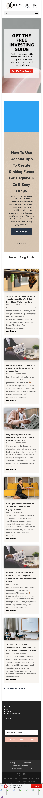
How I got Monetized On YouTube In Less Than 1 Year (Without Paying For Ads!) (20, 506)
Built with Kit (21, 746)
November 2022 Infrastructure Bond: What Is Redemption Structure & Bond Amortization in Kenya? (21, 577)
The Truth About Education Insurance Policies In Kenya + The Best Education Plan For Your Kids (21, 647)
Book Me (8, 718)
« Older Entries (14, 688)
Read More (21, 231)
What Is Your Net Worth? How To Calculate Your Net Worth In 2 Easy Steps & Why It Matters (20, 299)
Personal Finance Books (13, 714)
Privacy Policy (15, 763)
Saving (16, 199)
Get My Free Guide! (21, 71)
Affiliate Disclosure (15, 768)
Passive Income (11, 716)
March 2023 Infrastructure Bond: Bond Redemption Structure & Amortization (21, 368)
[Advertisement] (21, 116)
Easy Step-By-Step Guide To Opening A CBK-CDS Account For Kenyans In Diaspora (20, 437)
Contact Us (28, 768)
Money (8, 709)
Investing (8, 711)
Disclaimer (27, 763)
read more (11, 330)
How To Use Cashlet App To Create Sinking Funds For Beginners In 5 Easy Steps (21, 171)
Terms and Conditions (20, 766)
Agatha (16, 196)
